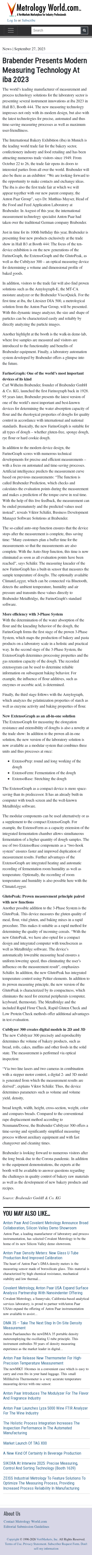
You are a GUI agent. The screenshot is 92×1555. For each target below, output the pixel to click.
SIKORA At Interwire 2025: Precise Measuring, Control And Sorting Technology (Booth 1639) (40, 1466)
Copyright (13, 1539)
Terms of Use (13, 1544)
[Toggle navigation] (11, 30)
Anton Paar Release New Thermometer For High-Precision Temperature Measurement (42, 1360)
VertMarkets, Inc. (47, 1539)
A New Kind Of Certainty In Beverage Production (42, 1453)
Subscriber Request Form (63, 1544)
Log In (12, 20)
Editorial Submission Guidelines (26, 1526)
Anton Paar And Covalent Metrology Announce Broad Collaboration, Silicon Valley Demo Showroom (45, 1225)
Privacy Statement (34, 1544)
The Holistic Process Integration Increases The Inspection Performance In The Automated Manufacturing (41, 1428)
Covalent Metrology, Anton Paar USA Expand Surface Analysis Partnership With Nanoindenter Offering (45, 1290)
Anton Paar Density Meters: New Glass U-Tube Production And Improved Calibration (41, 1255)
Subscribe (28, 20)
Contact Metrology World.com (25, 1521)
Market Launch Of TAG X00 (25, 1443)
